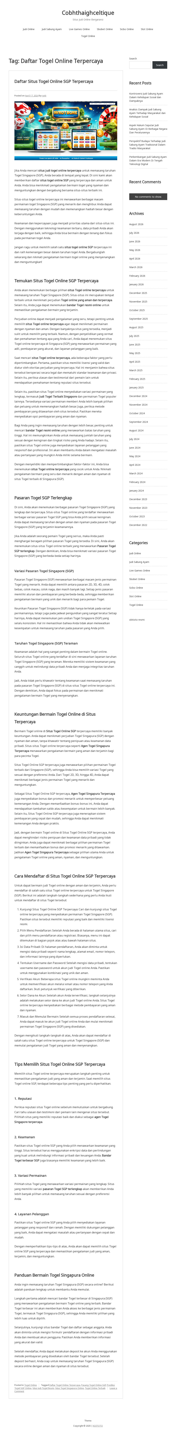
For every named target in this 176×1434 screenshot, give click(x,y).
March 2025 (135, 370)
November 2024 (138, 404)
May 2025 (134, 353)
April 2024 (134, 464)
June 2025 (134, 344)
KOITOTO (98, 1425)
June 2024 (134, 447)
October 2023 (137, 516)
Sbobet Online (105, 29)
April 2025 (134, 361)
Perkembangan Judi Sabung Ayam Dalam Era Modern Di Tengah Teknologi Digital (148, 160)
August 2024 (136, 430)
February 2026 (137, 275)
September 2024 (138, 421)
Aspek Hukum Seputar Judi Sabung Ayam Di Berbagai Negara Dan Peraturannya (148, 129)
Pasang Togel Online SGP (93, 1385)
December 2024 (138, 396)
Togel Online (88, 36)
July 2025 (134, 336)
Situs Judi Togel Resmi (43, 1388)
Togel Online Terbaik (95, 1388)
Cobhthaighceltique (88, 12)
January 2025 (136, 387)
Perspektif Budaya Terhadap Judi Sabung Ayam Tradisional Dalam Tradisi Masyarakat (147, 144)
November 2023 (138, 507)
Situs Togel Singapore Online (69, 1388)
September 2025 (138, 318)
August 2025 (136, 327)
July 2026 (134, 232)
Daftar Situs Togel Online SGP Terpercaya (53, 81)
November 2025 (138, 301)
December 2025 (138, 293)
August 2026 (136, 224)
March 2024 (135, 473)
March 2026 (135, 267)
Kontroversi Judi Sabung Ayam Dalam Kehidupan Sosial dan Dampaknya (146, 97)
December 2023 (138, 499)
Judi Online (29, 29)
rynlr (44, 95)
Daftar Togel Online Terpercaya (64, 1385)
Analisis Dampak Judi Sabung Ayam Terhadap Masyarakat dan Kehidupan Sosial (147, 113)
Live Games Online (79, 29)
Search (133, 58)
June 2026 (134, 241)
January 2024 (136, 490)
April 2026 (134, 258)
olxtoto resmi (137, 619)
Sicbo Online (127, 29)
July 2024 (134, 439)
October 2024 (137, 413)
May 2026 (134, 250)
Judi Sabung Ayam (52, 29)
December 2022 (138, 525)
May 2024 (134, 456)
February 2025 (137, 378)
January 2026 (136, 284)
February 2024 (137, 482)
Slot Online (147, 29)
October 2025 (137, 310)
